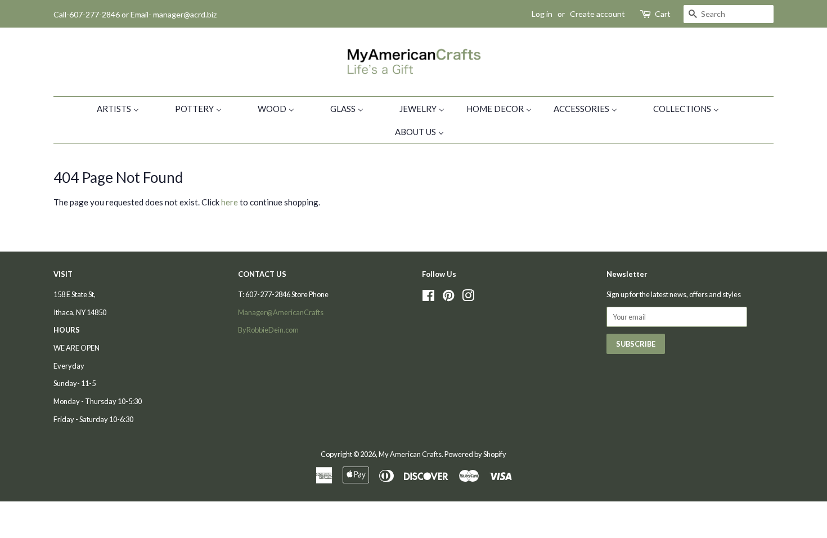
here (229, 202)
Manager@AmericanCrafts (280, 312)
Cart (663, 14)
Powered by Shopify (475, 454)
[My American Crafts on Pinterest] (448, 297)
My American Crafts (410, 454)
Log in (542, 14)
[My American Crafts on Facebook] (428, 297)
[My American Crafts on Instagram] (468, 297)
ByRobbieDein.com (268, 329)
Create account (597, 14)
